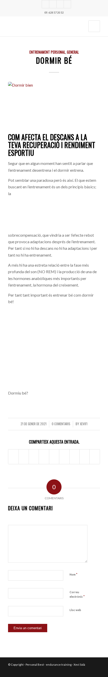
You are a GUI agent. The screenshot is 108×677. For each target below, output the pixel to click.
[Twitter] (52, 4)
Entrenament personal (47, 52)
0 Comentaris (61, 423)
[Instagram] (45, 4)
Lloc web (75, 610)
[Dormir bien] (54, 106)
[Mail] (67, 4)
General (73, 52)
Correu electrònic (77, 594)
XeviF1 (83, 423)
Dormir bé (54, 60)
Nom (73, 574)
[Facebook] (60, 4)
